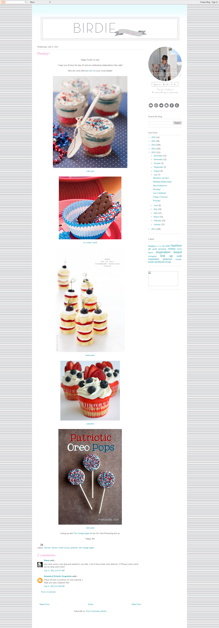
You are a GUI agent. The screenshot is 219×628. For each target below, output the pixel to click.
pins (91, 71)
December (158, 156)
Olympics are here (161, 178)
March (157, 217)
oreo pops (90, 528)
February (158, 220)
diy (163, 246)
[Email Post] (41, 544)
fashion (176, 245)
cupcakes (90, 424)
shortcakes (90, 355)
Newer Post (44, 604)
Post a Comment (48, 592)
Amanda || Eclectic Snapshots (58, 576)
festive (55, 548)
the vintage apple (86, 548)
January (157, 224)
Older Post (136, 604)
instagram (152, 256)
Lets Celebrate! (159, 193)
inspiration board (169, 252)
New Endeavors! (160, 185)
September (159, 167)
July (156, 175)
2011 (153, 229)
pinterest (74, 548)
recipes (178, 259)
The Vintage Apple (81, 533)
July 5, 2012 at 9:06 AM (54, 586)
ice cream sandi (90, 242)
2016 (153, 137)
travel (151, 262)
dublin (168, 246)
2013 (153, 149)
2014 (153, 145)
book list (159, 246)
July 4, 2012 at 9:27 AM (54, 570)
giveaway (162, 249)
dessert (47, 548)
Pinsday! (157, 189)
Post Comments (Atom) (96, 611)
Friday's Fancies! (160, 197)
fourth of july (64, 548)
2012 (153, 152)
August (157, 171)
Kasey (46, 560)
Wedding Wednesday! (162, 182)
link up (166, 256)
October (157, 163)
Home (90, 604)
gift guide (152, 249)
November (158, 159)
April (156, 213)
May (156, 209)
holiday (172, 249)
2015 (153, 141)
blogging (151, 246)
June (156, 205)
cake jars (90, 171)
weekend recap (163, 262)
